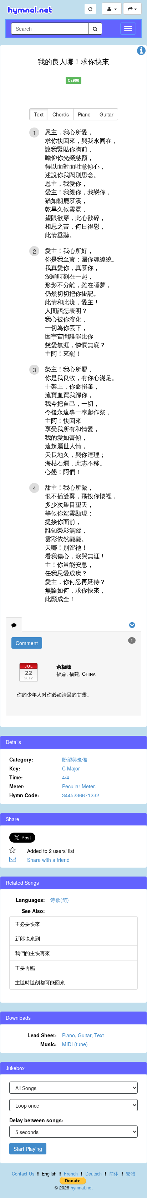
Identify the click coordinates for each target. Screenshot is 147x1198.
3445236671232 (80, 795)
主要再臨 (25, 967)
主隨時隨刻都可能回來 (40, 982)
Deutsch (93, 1173)
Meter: (17, 786)
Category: (21, 759)
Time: (16, 777)
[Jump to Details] (141, 52)
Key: (14, 768)
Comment (27, 643)
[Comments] (14, 624)
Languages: (30, 899)
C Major (71, 768)
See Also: (33, 910)
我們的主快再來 (32, 953)
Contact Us (23, 1173)
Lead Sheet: (42, 1035)
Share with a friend (48, 859)
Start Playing (28, 1148)
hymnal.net (82, 1187)
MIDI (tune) (75, 1044)
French (71, 1173)
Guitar (106, 114)
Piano (84, 114)
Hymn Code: (24, 795)
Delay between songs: (36, 1120)
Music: (48, 1044)
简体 (113, 1173)
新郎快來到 (27, 938)
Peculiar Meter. (79, 786)
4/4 (65, 777)
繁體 (130, 1173)
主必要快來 (27, 923)
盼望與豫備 (74, 759)
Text (39, 114)
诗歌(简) (59, 899)
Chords (60, 114)
